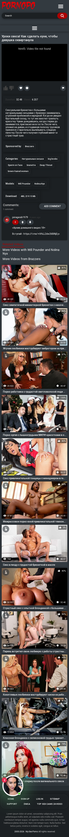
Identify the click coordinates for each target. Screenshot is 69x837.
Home (11, 799)
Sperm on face (15, 165)
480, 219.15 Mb (28, 196)
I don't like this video (11, 88)
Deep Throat (46, 165)
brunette (31, 165)
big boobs (53, 159)
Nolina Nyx (39, 184)
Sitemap (55, 799)
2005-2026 (19, 831)
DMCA (27, 804)
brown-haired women (18, 171)
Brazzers (29, 146)
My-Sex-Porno (32, 831)
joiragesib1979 (20, 217)
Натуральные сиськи (33, 159)
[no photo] (7, 220)
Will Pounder (24, 184)
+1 (22, 222)
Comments (10, 205)
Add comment (52, 206)
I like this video (5, 88)
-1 (30, 222)
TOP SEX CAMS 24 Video (49, 804)
